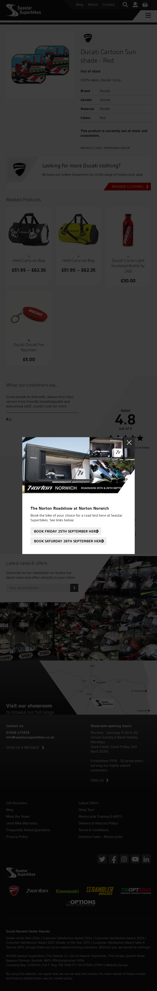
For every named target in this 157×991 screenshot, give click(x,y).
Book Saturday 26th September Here (68, 541)
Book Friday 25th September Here (66, 531)
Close (129, 442)
